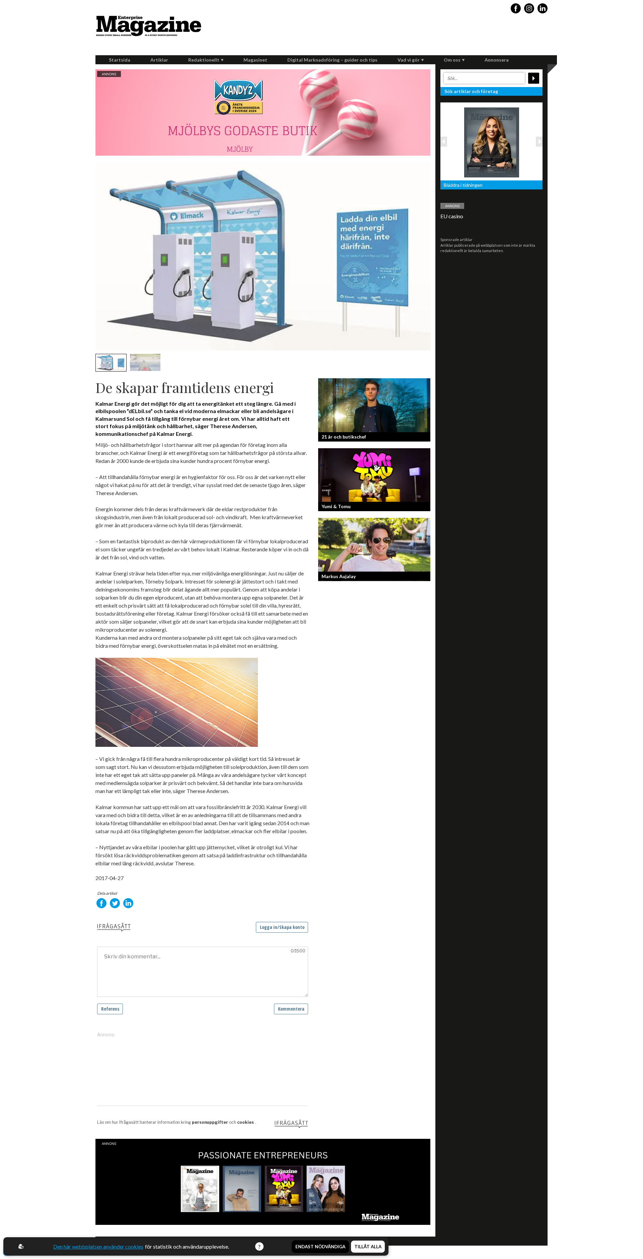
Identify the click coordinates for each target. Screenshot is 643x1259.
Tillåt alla (367, 1246)
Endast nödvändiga (320, 1246)
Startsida (119, 60)
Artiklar (159, 60)
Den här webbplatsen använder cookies (98, 1246)
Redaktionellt (203, 60)
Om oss (452, 60)
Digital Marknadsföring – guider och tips (332, 60)
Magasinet (255, 60)
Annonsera (497, 60)
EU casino (451, 216)
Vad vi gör (409, 60)
